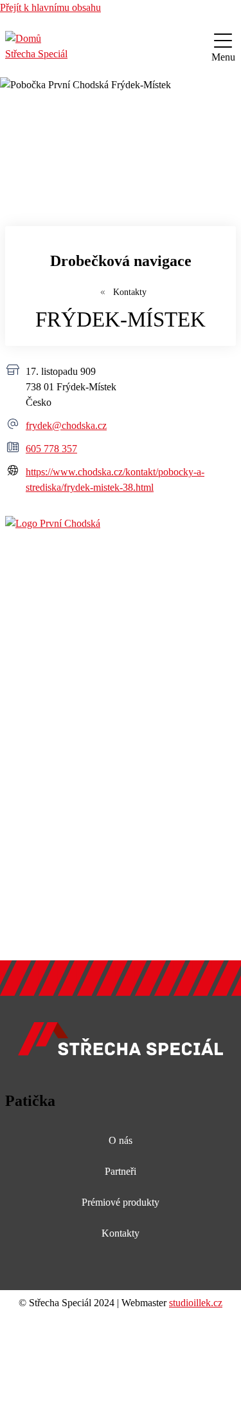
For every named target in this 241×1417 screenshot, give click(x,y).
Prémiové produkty (120, 1202)
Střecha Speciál (36, 53)
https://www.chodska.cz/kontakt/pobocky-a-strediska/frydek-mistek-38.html (115, 479)
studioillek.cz (195, 1302)
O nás (120, 1140)
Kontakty (129, 292)
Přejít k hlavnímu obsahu (50, 7)
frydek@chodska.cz (66, 425)
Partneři (120, 1171)
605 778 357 (51, 448)
